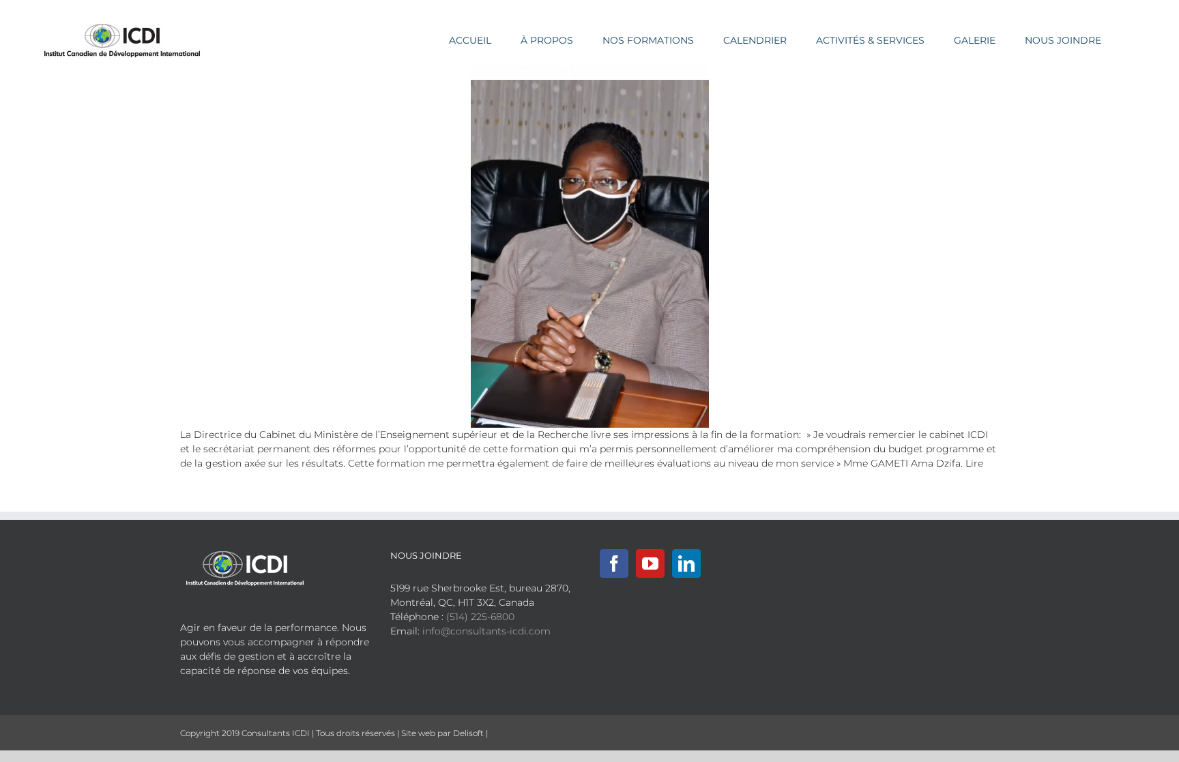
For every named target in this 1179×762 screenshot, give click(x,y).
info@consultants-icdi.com (486, 631)
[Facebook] (614, 563)
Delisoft (468, 733)
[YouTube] (650, 563)
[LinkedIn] (686, 563)
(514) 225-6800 (480, 617)
